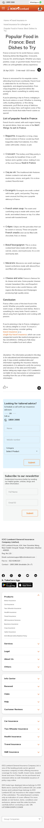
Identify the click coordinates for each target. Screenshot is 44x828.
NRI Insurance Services (12, 620)
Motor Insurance (10, 600)
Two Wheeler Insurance (12, 608)
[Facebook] (3, 575)
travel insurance (10, 332)
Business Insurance (11, 624)
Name (9, 428)
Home (6, 20)
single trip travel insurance (15, 334)
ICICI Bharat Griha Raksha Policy (15, 636)
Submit (31, 462)
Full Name (13, 492)
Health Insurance (10, 612)
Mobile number (13, 439)
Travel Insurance (18, 20)
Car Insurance (9, 604)
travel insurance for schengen (16, 24)
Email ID (12, 502)
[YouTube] (27, 575)
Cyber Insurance (10, 632)
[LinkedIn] (35, 575)
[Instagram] (11, 575)
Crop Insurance (9, 628)
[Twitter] (19, 575)
